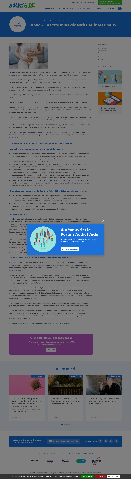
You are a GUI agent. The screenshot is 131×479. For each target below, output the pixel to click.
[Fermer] (103, 221)
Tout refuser (100, 476)
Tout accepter (87, 476)
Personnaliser (113, 476)
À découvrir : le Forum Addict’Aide (79, 232)
